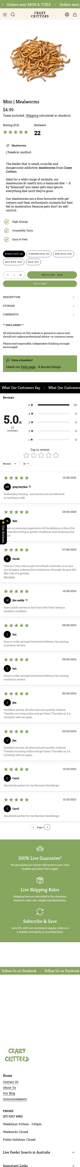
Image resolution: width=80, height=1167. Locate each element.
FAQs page (28, 367)
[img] (15, 132)
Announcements (15, 1099)
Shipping (32, 115)
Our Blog (9, 1093)
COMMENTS (11, 314)
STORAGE (9, 305)
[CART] (75, 14)
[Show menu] (5, 14)
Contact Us (10, 1082)
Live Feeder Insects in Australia (26, 1152)
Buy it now (40, 284)
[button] (52, 404)
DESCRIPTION (11, 297)
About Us (9, 1087)
